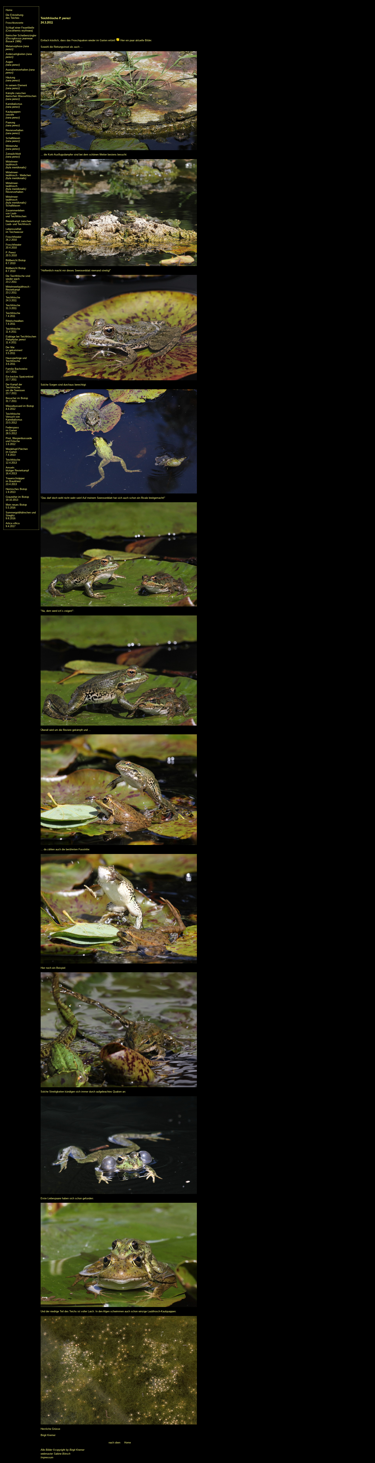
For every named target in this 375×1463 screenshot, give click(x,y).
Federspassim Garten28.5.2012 (12, 430)
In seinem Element (16, 87)
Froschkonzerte (14, 22)
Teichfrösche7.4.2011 (13, 315)
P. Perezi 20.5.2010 (11, 254)
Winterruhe (13, 147)
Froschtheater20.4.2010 (13, 246)
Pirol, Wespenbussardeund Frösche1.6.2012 (19, 441)
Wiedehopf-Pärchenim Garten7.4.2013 (17, 452)
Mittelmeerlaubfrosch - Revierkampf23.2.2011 (18, 289)
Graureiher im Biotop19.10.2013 (17, 498)
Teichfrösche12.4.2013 (13, 461)
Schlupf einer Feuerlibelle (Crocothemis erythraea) (20, 29)
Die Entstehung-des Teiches (15, 16)
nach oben (114, 1442)
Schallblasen (13, 140)
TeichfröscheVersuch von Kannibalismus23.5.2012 (14, 418)
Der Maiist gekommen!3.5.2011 (14, 350)
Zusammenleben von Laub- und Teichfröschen (16, 213)
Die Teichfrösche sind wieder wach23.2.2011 (18, 278)
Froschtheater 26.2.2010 (13, 238)
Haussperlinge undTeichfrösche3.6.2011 (16, 361)
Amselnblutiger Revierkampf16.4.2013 (17, 470)
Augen (13, 63)
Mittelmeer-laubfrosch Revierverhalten (16, 187)
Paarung (13, 124)
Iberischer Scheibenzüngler (21, 38)
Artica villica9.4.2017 (13, 525)
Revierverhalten (14, 132)
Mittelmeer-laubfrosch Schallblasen (16, 201)
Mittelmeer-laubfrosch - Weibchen (18, 175)
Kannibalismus (14, 105)
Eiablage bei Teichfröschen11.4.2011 (21, 339)
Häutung (13, 79)
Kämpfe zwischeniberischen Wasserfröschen (21, 96)
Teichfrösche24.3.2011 (13, 299)
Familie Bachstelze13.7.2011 (16, 370)
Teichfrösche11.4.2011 (13, 330)
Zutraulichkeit (13, 155)
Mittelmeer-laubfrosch (16, 164)
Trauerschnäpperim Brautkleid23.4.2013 (15, 481)
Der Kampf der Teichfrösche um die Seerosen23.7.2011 (15, 389)
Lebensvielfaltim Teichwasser (14, 230)
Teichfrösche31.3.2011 (13, 307)
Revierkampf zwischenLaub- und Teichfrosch (18, 223)
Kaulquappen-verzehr (13, 114)
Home (9, 10)
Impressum (47, 1457)
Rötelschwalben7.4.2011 (14, 322)
